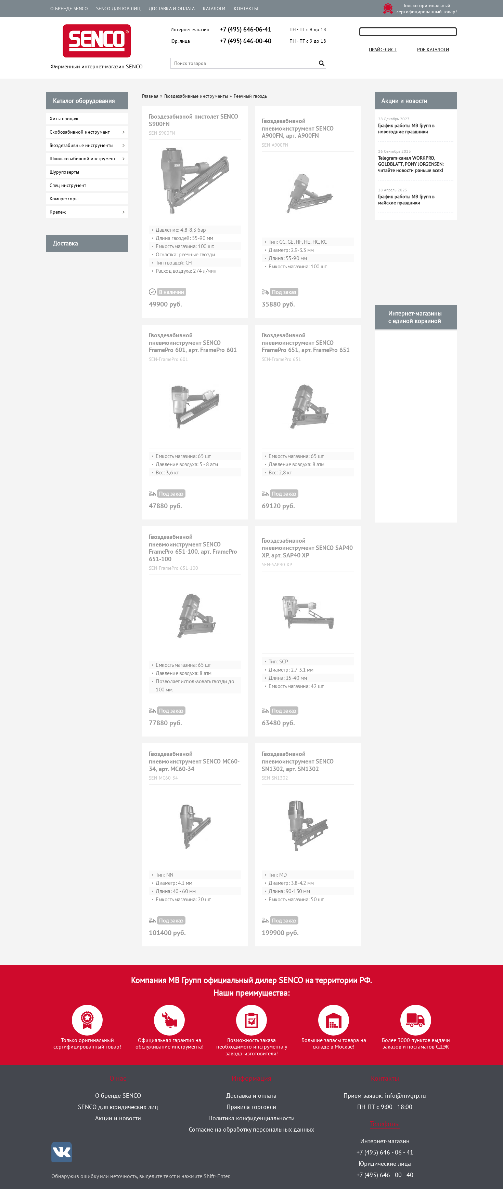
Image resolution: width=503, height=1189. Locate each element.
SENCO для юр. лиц (118, 8)
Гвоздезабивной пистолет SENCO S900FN (193, 120)
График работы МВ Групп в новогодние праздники (406, 128)
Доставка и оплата (172, 8)
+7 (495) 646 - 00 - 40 (385, 1175)
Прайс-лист (383, 49)
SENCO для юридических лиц (118, 1107)
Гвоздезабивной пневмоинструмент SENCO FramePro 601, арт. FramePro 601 (193, 342)
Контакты (246, 8)
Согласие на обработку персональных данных (251, 1129)
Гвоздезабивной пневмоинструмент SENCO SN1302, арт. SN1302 (298, 761)
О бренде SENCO (69, 8)
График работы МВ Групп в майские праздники (406, 199)
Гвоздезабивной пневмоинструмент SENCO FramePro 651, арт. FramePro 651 (306, 342)
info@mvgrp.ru (405, 1095)
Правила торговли (251, 1107)
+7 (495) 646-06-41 (245, 29)
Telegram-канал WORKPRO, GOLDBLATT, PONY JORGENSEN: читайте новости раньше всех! (410, 164)
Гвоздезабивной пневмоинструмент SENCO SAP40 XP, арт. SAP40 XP (307, 548)
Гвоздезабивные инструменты (196, 96)
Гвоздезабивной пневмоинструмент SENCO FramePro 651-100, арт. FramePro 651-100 (193, 548)
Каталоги (214, 8)
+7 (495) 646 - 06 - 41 (385, 1152)
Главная (150, 96)
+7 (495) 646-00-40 (245, 41)
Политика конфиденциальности (251, 1118)
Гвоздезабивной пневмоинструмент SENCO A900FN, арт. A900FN (298, 128)
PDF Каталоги (433, 49)
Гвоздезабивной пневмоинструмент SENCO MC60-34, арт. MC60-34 (194, 761)
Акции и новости (404, 101)
